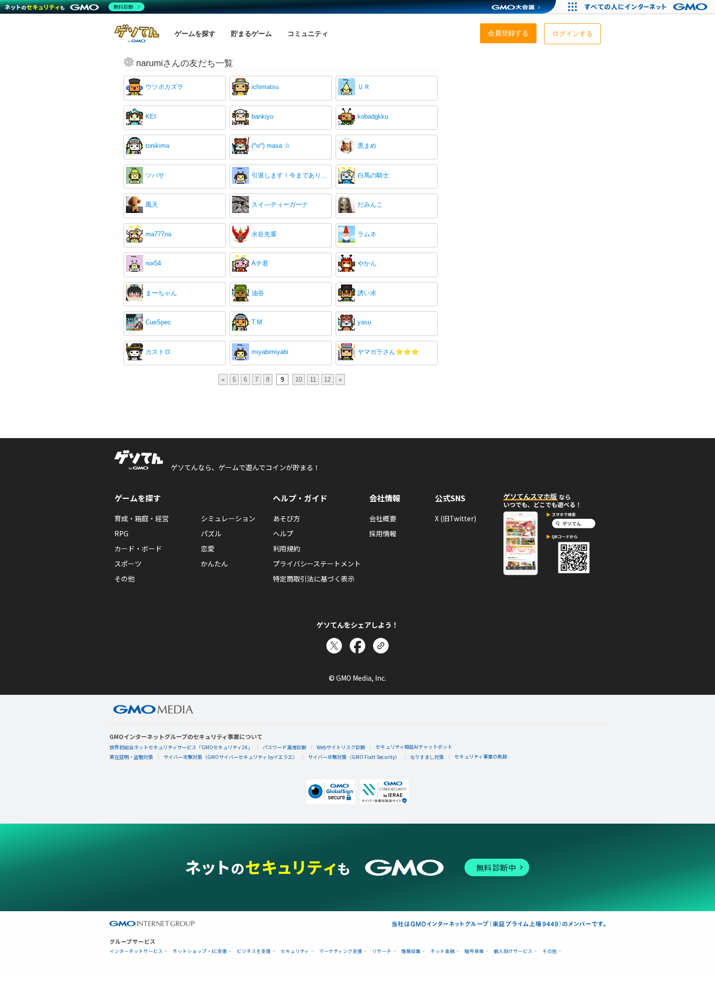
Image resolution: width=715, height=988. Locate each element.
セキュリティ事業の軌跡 (480, 756)
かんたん (214, 563)
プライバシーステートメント (317, 563)
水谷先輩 (264, 234)
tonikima (157, 145)
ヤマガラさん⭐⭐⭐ (388, 351)
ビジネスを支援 (254, 951)
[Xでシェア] (334, 645)
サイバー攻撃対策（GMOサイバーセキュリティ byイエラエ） (230, 756)
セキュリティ (295, 951)
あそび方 (286, 518)
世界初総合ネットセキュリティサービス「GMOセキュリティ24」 (180, 747)
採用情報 (382, 533)
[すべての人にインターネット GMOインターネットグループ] (647, 7)
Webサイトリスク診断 (341, 747)
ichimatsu (265, 86)
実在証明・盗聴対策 (131, 756)
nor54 (153, 263)
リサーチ (382, 951)
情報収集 (411, 951)
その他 (124, 578)
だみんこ (370, 204)
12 (327, 379)
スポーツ (128, 563)
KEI (150, 116)
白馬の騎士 (373, 175)
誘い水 (367, 293)
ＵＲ (364, 86)
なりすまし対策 (427, 756)
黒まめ (367, 145)
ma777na (158, 234)
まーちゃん (161, 293)
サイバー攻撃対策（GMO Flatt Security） (354, 756)
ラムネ (367, 234)
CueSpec (158, 322)
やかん (367, 263)
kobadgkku (373, 116)
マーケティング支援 (340, 951)
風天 (151, 204)
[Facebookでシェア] (357, 645)
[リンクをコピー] (381, 645)
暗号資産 (474, 951)
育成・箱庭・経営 (141, 518)
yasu (364, 322)
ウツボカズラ (164, 86)
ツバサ (154, 175)
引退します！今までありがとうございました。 (290, 175)
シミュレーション (228, 518)
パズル (211, 533)
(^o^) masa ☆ (270, 145)
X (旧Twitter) (455, 518)
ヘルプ (283, 533)
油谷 (257, 293)
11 (313, 379)
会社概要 (382, 518)
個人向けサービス (513, 951)
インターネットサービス (136, 951)
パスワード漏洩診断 (284, 747)
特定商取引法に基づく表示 (314, 578)
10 (298, 379)
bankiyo (262, 116)
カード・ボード (138, 548)
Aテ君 (259, 263)
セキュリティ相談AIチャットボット (413, 746)
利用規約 (286, 548)
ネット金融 (442, 951)
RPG (121, 533)
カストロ (158, 351)
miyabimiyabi (269, 351)
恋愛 (207, 548)
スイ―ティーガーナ (279, 204)
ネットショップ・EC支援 (200, 951)
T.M (256, 322)
